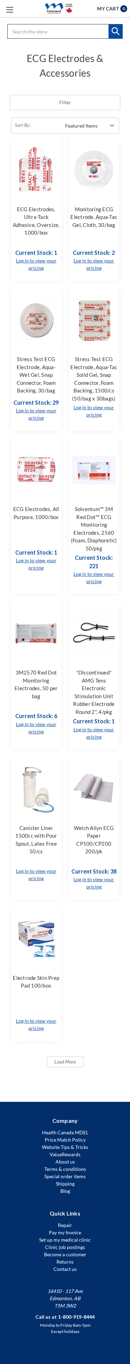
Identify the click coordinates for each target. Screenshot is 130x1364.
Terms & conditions (65, 1169)
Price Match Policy (65, 1140)
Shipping (65, 1184)
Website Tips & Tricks (65, 1147)
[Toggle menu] (9, 9)
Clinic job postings (65, 1247)
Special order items (65, 1176)
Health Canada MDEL (65, 1132)
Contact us (65, 1269)
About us (65, 1162)
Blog (65, 1191)
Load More (65, 1062)
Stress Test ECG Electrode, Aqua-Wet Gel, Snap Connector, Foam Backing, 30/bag (36, 375)
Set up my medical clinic (65, 1240)
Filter (65, 102)
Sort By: (23, 125)
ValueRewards (65, 1154)
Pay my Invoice (65, 1232)
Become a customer (65, 1254)
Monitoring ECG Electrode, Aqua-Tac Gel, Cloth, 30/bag (93, 217)
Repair (65, 1225)
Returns (65, 1262)
